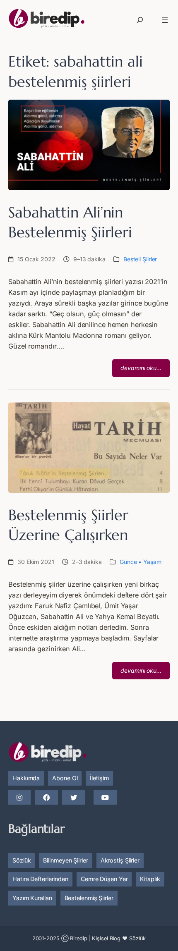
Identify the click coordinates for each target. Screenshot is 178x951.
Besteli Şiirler (140, 259)
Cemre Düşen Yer (104, 878)
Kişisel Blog (106, 938)
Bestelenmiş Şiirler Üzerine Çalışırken (68, 525)
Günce (128, 561)
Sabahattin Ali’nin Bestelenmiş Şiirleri (70, 222)
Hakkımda (26, 777)
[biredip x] (73, 797)
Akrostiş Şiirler (120, 860)
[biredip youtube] (105, 797)
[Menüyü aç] (165, 20)
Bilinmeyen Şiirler (65, 860)
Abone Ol (64, 777)
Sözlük (21, 860)
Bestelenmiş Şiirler (89, 897)
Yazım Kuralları (32, 897)
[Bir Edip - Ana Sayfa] (46, 19)
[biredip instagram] (19, 797)
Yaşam (152, 561)
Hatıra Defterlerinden (40, 878)
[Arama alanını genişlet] (140, 19)
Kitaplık (150, 878)
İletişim (99, 777)
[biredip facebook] (46, 797)
